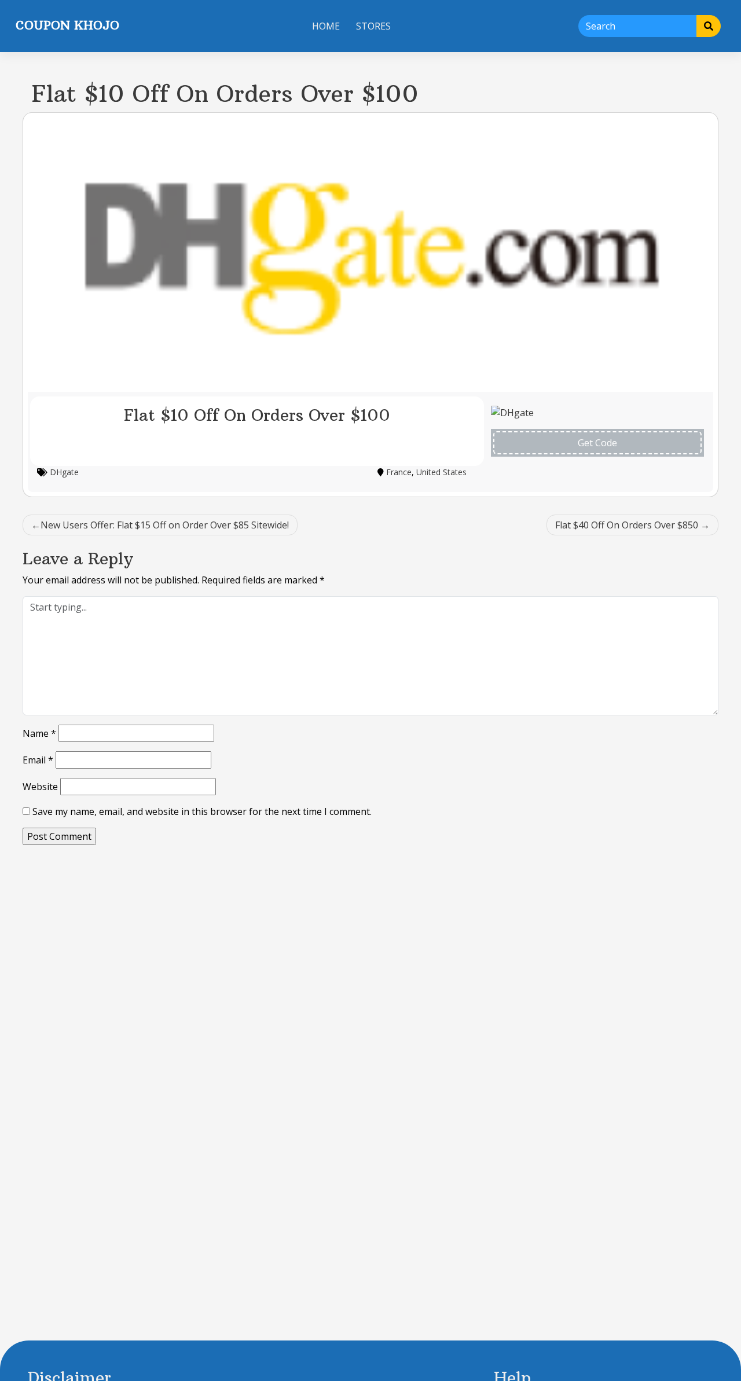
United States (441, 472)
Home (326, 26)
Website (40, 786)
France (399, 472)
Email (38, 760)
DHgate (64, 472)
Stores (373, 26)
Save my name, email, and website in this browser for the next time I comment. (202, 811)
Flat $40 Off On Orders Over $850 (626, 525)
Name (39, 733)
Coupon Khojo (67, 25)
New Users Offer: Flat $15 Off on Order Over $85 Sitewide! (165, 525)
